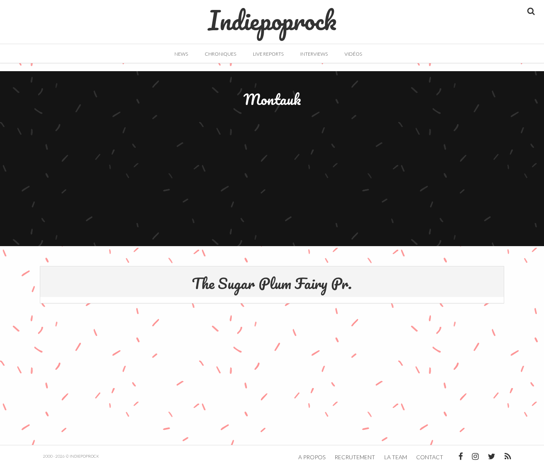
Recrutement (355, 457)
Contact (429, 457)
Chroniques (220, 54)
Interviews (314, 54)
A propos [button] (311, 457)
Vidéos (353, 54)
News (181, 54)
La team (395, 457)
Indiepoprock (272, 16)
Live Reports (268, 54)
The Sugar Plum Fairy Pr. (272, 283)
